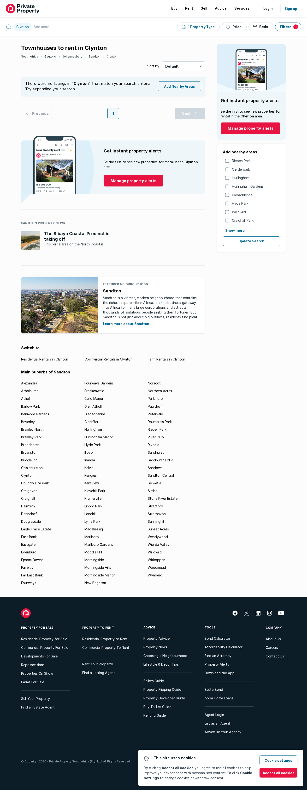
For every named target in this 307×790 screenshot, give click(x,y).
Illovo (88, 452)
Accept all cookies (279, 773)
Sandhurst (156, 452)
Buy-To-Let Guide (157, 707)
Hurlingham (240, 178)
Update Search (251, 241)
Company (274, 627)
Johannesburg (72, 56)
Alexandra (29, 383)
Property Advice (156, 638)
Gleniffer (91, 422)
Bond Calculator (217, 638)
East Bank (29, 537)
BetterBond (214, 689)
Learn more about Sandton (126, 324)
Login (268, 8)
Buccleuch (29, 460)
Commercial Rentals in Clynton (108, 359)
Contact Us (275, 656)
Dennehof (29, 514)
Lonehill (90, 514)
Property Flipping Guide (162, 689)
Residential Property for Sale (44, 639)
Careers (272, 647)
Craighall (28, 498)
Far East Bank (32, 575)
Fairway (27, 567)
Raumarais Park (160, 422)
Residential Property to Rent (105, 639)
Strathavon (157, 514)
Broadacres (30, 445)
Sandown (155, 468)
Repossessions (33, 665)
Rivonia (153, 445)
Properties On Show (37, 673)
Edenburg (28, 552)
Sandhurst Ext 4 (160, 460)
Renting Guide (154, 715)
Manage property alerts (250, 128)
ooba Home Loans (219, 698)
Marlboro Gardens (98, 544)
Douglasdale (31, 521)
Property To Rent (98, 627)
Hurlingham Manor (98, 437)
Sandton (94, 56)
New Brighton (95, 583)
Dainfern (28, 506)
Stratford (155, 506)
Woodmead (157, 567)
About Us (273, 639)
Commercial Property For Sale (44, 647)
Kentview (91, 483)
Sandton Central (161, 475)
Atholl (25, 398)
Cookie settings (278, 760)
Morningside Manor (99, 575)
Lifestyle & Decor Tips (161, 664)
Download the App (220, 673)
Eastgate (28, 544)
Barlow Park (30, 406)
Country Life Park (35, 483)
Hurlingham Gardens (248, 186)
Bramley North (32, 429)
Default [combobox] (172, 66)
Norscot (154, 383)
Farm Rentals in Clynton (166, 359)
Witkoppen (156, 560)
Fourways (28, 583)
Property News (155, 647)
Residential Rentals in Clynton (44, 359)
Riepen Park (241, 161)
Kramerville (92, 498)
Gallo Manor (93, 398)
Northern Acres (160, 391)
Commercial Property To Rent (105, 647)
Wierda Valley (158, 544)
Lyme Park (92, 521)
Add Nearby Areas (179, 86)
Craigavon (29, 491)
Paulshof (155, 406)
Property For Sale (37, 627)
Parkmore (155, 398)
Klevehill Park (94, 491)
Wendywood (158, 537)
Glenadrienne (242, 195)
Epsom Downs (32, 560)
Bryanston (29, 452)
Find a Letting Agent (98, 673)
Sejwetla (154, 483)
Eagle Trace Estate (36, 529)
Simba (152, 491)
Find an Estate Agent (38, 707)
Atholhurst (29, 391)
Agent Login (214, 715)
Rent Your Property (97, 664)
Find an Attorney (218, 656)
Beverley (28, 422)
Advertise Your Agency (223, 732)
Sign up (290, 8)
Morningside (94, 560)
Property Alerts (217, 664)
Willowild (239, 212)
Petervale (155, 414)
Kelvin (89, 468)
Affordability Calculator (223, 647)
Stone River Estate (162, 498)
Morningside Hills (97, 567)
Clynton (112, 56)
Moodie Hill (93, 552)
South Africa (29, 56)
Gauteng (50, 56)
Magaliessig (93, 529)
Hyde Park (240, 203)
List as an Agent (217, 723)
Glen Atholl (93, 406)
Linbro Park (93, 506)
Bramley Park (31, 437)
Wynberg (155, 575)
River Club (156, 437)
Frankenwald (94, 391)
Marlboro (91, 537)
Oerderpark (241, 169)
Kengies (90, 475)
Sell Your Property (35, 699)
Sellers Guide (153, 681)
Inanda (89, 460)
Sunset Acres (158, 529)
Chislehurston (32, 468)
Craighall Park (243, 220)
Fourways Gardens (99, 383)
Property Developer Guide (164, 698)
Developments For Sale (39, 656)
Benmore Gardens (35, 414)
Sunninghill (156, 521)
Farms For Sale (32, 682)
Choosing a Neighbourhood (165, 656)
